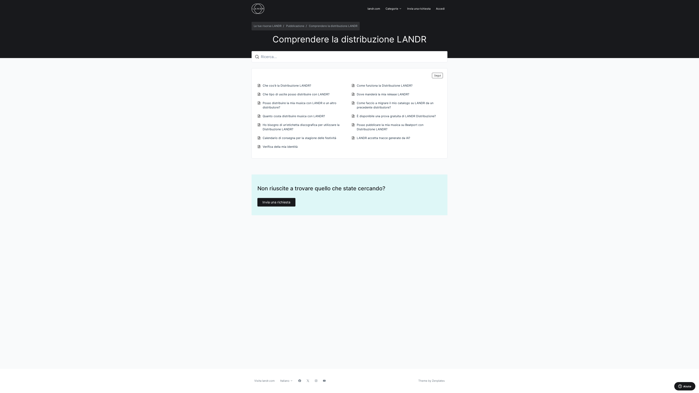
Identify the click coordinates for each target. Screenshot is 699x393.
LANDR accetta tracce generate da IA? (383, 138)
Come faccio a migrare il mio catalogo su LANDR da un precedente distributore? (395, 105)
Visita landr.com (264, 380)
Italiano (285, 380)
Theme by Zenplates (431, 380)
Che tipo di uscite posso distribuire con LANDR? (296, 94)
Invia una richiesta (419, 8)
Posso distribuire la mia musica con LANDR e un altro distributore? (299, 105)
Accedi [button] (440, 8)
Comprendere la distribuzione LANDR (333, 26)
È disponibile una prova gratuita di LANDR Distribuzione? (396, 116)
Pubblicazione (295, 26)
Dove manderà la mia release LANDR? (383, 94)
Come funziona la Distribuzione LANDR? (384, 85)
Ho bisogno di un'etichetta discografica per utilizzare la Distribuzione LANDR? (301, 127)
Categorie (392, 8)
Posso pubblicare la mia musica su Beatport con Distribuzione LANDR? (390, 127)
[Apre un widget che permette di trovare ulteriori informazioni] (684, 386)
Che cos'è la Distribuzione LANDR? (287, 85)
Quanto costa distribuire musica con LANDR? (294, 116)
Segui (437, 75)
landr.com (374, 8)
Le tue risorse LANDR (268, 26)
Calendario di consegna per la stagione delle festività (299, 138)
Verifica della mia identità (280, 146)
